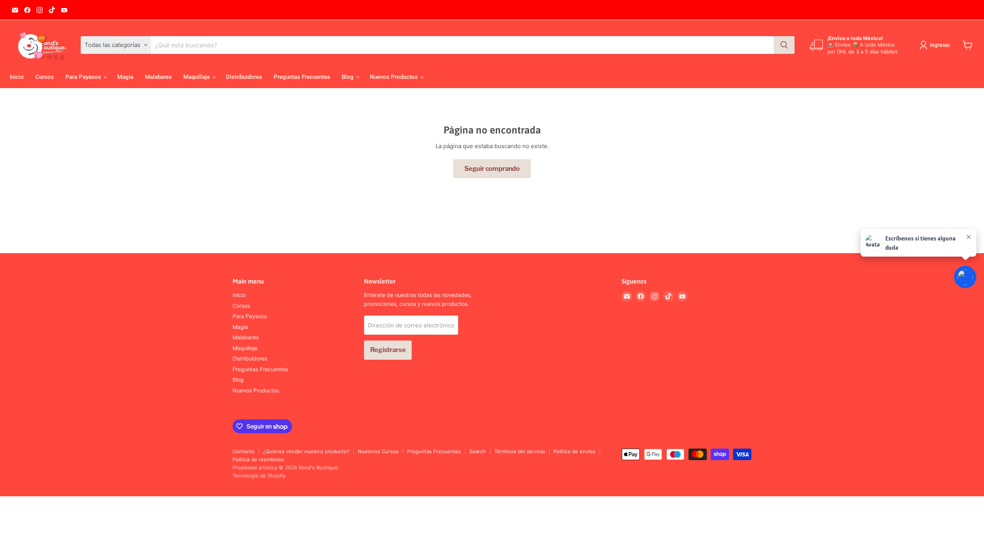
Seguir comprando (492, 168)
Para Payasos (84, 76)
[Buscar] (784, 45)
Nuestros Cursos (378, 451)
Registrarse (388, 350)
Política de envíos (574, 451)
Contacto (243, 451)
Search (477, 451)
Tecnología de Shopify (259, 475)
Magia (125, 76)
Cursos (44, 76)
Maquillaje (197, 76)
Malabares (158, 76)
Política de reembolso (258, 459)
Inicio (17, 76)
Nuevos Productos (394, 76)
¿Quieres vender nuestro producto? (306, 451)
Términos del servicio (519, 451)
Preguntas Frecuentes (302, 76)
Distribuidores (244, 76)
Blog (348, 76)
